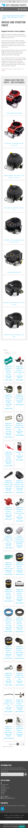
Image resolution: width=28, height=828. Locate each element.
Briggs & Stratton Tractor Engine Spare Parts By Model (13, 17)
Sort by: (5, 350)
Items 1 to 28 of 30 (8, 746)
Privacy (22, 815)
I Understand (21, 826)
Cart (22, 9)
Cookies (6, 815)
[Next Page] (23, 744)
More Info (16, 826)
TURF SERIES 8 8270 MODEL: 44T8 (14, 272)
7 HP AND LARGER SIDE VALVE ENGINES (14, 113)
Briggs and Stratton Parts (13, 15)
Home (3, 15)
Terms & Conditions (14, 815)
